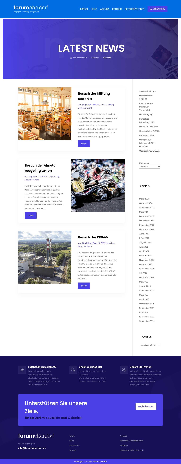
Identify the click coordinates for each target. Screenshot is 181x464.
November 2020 (146, 260)
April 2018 (144, 299)
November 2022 (146, 229)
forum (72, 436)
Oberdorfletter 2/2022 (149, 151)
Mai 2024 (143, 212)
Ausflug (110, 104)
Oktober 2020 (145, 264)
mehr (84, 143)
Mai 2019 (143, 282)
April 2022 (144, 233)
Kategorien (144, 163)
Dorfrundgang (146, 114)
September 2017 (146, 308)
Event (89, 108)
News (71, 440)
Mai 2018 (143, 295)
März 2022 (144, 238)
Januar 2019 (145, 286)
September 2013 (146, 316)
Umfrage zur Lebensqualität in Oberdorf (147, 143)
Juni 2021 (143, 247)
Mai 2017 (143, 312)
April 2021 (144, 251)
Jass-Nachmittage (147, 91)
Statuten (124, 445)
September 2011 (146, 321)
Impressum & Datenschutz (132, 450)
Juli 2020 (143, 273)
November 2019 (146, 277)
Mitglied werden (146, 406)
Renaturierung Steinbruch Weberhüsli (146, 106)
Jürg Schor (86, 104)
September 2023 (146, 225)
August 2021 (145, 242)
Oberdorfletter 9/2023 (149, 131)
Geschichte (74, 445)
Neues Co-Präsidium (148, 126)
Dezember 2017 (146, 303)
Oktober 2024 (145, 203)
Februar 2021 (145, 255)
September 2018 (146, 290)
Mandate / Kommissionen (131, 440)
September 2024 (146, 207)
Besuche (82, 108)
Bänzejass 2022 (146, 135)
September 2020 (146, 268)
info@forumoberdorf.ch (32, 448)
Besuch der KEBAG (93, 237)
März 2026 (144, 199)
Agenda (123, 436)
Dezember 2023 (146, 216)
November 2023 (146, 220)
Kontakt (72, 450)
